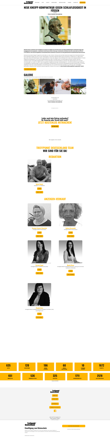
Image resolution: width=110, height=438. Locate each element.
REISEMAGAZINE (62, 2)
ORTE (43, 2)
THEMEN (69, 2)
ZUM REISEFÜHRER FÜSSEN (30, 69)
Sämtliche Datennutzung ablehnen (73, 429)
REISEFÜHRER (54, 2)
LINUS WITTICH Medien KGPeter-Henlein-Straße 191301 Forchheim (55, 419)
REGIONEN (37, 2)
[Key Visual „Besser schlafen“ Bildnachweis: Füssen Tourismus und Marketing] (78, 86)
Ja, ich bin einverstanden (73, 426)
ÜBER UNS (55, 395)
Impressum (32, 435)
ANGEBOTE (75, 2)
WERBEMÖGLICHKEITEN (55, 407)
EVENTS (47, 2)
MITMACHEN (82, 2)
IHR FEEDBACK (55, 403)
